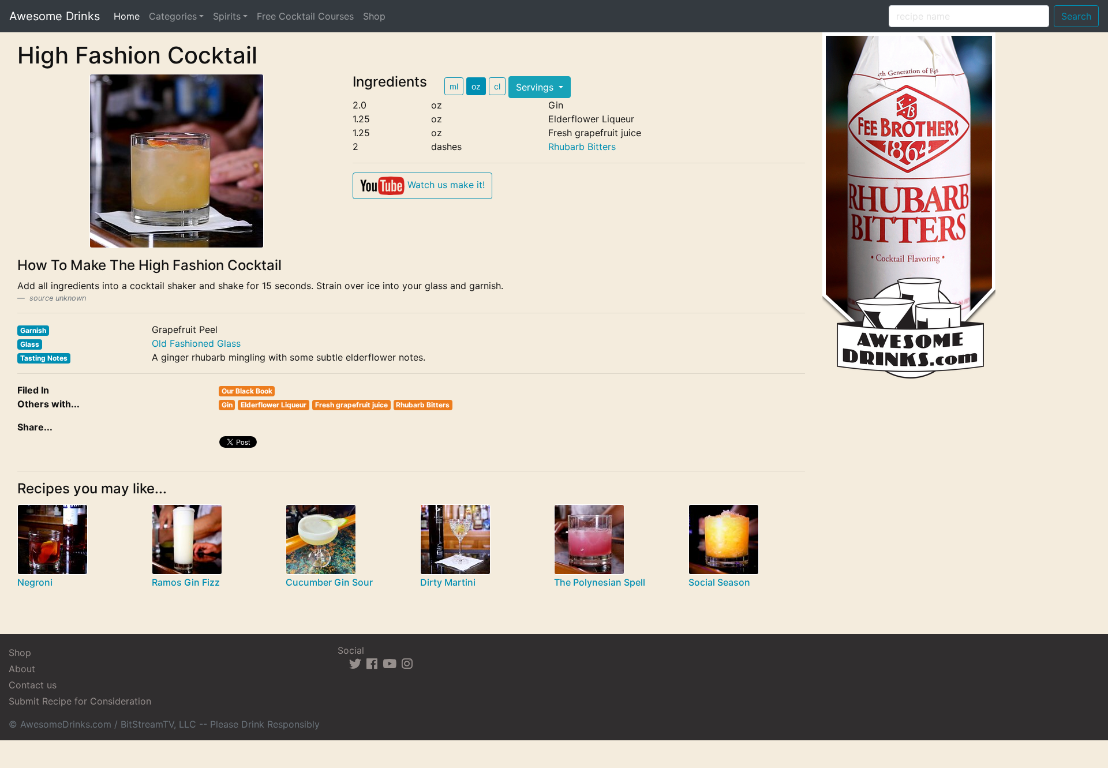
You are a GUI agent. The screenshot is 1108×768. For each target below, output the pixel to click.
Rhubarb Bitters (582, 146)
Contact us (33, 685)
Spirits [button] (227, 16)
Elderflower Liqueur (273, 404)
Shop (374, 16)
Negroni (35, 582)
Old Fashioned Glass (196, 343)
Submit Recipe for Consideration (80, 701)
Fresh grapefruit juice (351, 404)
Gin (227, 404)
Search (1076, 16)
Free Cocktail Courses (305, 16)
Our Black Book (247, 391)
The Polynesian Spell (599, 582)
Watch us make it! (445, 184)
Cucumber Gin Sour (329, 582)
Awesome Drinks (54, 16)
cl (497, 86)
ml (454, 86)
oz (476, 86)
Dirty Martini (448, 582)
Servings (536, 87)
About (22, 669)
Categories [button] (173, 16)
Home (129, 16)
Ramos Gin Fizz (186, 582)
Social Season (719, 582)
